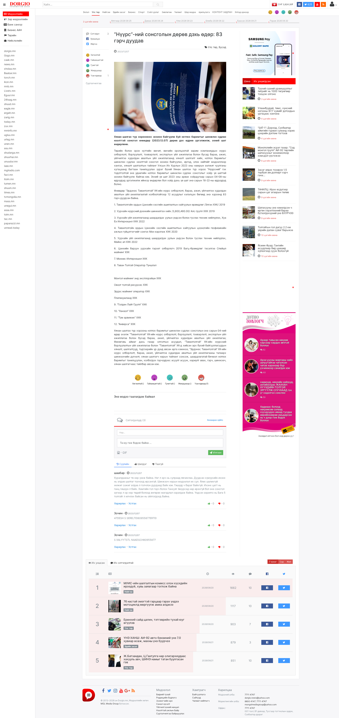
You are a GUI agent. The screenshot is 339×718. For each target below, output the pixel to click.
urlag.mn (9, 139)
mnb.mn (8, 86)
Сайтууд (196, 697)
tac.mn (8, 218)
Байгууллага (199, 694)
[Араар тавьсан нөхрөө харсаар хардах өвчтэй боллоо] (251, 345)
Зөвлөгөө (167, 12)
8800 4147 (250, 701)
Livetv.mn (9, 90)
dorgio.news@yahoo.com (257, 697)
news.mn (9, 64)
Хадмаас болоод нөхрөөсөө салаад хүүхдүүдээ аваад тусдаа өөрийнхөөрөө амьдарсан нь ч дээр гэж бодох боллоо (276, 413)
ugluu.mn (9, 134)
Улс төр (96, 12)
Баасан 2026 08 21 (246, 20)
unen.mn (9, 143)
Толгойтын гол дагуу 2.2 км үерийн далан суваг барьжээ (275, 228)
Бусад (222, 47)
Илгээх (217, 452)
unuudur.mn (11, 161)
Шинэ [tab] (247, 81)
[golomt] (269, 53)
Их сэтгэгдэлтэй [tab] (123, 562)
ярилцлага (204, 12)
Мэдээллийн (15, 13)
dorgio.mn (10, 50)
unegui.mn (10, 205)
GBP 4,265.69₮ (285, 4)
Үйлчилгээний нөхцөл (167, 707)
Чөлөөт (178, 12)
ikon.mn (8, 81)
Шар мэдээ (190, 12)
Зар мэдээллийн (17, 19)
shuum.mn (10, 187)
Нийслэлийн (14, 40)
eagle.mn (9, 108)
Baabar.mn (10, 73)
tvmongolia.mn (12, 196)
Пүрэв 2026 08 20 (278, 20)
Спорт (141, 12)
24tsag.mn (10, 99)
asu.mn (8, 148)
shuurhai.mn (11, 157)
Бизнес (132, 12)
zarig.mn (9, 117)
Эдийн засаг (119, 12)
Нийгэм (106, 12)
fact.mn (8, 174)
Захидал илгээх (253, 425)
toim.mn (8, 214)
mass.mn (9, 201)
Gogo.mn (9, 55)
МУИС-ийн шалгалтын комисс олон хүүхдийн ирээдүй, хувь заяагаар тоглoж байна (155, 584)
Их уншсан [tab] (98, 562)
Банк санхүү (14, 24)
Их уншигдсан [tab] (262, 81)
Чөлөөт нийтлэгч (201, 700)
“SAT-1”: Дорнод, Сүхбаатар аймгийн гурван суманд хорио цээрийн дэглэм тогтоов (276, 130)
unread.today (12, 227)
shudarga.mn (11, 152)
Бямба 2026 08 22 (214, 20)
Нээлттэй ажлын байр (167, 710)
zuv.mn (8, 126)
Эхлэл (86, 12)
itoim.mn (9, 179)
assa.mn (9, 210)
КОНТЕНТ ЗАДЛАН (222, 12)
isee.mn (8, 165)
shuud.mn (9, 103)
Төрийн (11, 35)
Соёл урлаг (153, 12)
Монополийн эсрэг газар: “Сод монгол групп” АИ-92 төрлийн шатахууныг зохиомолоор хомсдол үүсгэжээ (276, 151)
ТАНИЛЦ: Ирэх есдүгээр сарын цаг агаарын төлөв (273, 191)
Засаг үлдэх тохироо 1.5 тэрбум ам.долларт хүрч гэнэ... (273, 172)
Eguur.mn (9, 95)
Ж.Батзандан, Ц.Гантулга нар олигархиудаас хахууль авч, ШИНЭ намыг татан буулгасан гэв (155, 659)
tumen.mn (10, 183)
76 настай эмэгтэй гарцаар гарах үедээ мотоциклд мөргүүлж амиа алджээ (151, 603)
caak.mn (9, 59)
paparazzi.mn (12, 223)
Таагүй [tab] (158, 463)
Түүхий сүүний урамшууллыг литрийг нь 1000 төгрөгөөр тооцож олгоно (275, 91)
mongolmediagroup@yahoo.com (260, 704)
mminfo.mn (10, 130)
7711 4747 (250, 694)
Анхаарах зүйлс (215, 420)
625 (309, 4)
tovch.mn (9, 77)
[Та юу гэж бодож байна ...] (170, 442)
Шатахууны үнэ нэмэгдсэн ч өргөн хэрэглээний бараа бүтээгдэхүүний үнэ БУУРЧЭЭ (275, 210)
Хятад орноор (242, 12)
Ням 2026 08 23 (184, 20)
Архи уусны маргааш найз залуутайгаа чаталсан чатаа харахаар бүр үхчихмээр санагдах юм (276, 364)
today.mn (9, 121)
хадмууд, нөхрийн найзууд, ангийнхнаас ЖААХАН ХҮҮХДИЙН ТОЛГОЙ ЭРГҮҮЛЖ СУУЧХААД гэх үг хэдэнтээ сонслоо (276, 387)
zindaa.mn (10, 68)
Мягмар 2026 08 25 (120, 20)
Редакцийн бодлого (166, 697)
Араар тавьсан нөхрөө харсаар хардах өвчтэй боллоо (274, 342)
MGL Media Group (110, 703)
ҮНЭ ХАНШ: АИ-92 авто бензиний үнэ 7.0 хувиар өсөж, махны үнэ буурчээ (152, 639)
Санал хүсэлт (163, 704)
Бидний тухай (163, 694)
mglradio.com (12, 170)
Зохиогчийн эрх (164, 700)
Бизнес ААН (14, 29)
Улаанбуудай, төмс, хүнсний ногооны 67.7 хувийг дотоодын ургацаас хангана (276, 111)
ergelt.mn (9, 112)
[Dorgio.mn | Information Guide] (88, 694)
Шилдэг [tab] (142, 463)
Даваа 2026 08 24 (153, 20)
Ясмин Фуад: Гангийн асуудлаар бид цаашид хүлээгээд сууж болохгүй (273, 248)
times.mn (9, 192)
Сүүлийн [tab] (124, 463)
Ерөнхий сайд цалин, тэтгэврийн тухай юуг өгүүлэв (154, 621)
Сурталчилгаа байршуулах (170, 713)
